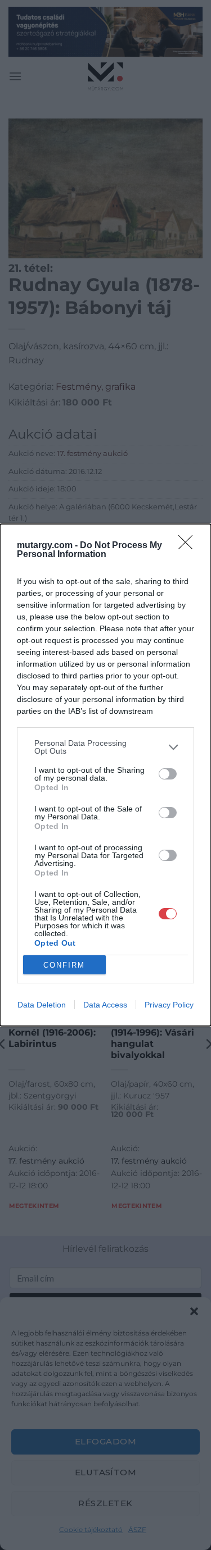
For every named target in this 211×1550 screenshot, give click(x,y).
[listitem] (105, 747)
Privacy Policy (169, 1004)
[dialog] (105, 775)
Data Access (105, 1004)
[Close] (189, 546)
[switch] (168, 773)
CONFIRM (64, 965)
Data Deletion (41, 1004)
